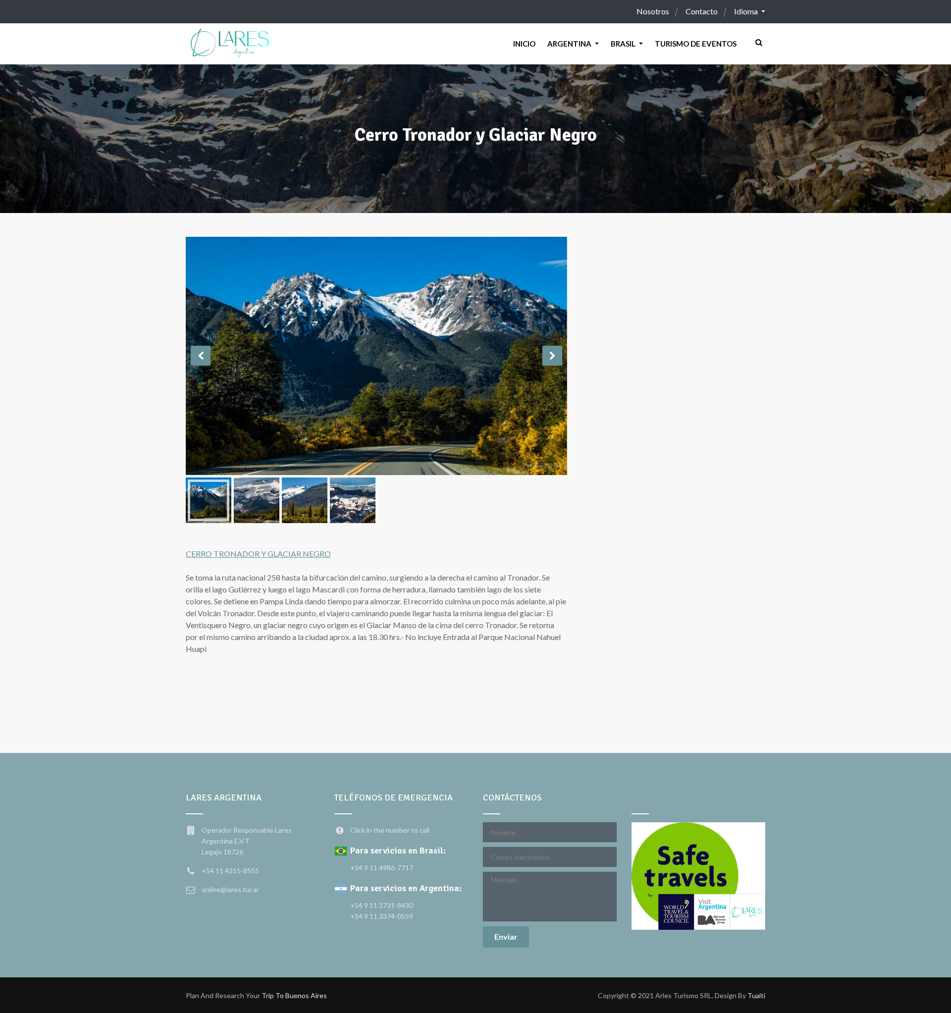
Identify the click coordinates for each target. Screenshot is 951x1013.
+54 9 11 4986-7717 (381, 867)
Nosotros (652, 11)
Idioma (746, 11)
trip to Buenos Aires (294, 995)
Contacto (702, 11)
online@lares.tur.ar (230, 889)
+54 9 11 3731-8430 (381, 905)
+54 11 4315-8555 (230, 870)
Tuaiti (756, 995)
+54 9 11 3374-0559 (381, 916)
